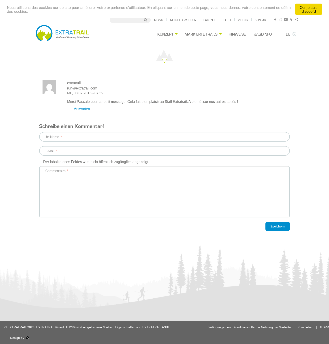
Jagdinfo (263, 34)
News (158, 20)
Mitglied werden (183, 20)
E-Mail (49, 150)
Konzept (165, 34)
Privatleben (305, 327)
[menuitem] (167, 34)
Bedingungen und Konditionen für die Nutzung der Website (249, 327)
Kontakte (262, 20)
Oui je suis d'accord (309, 9)
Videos (243, 20)
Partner (209, 20)
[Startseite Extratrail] (62, 34)
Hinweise (237, 34)
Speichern (277, 226)
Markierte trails (201, 34)
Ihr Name (52, 136)
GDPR (324, 327)
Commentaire (55, 170)
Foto (227, 20)
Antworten (82, 109)
